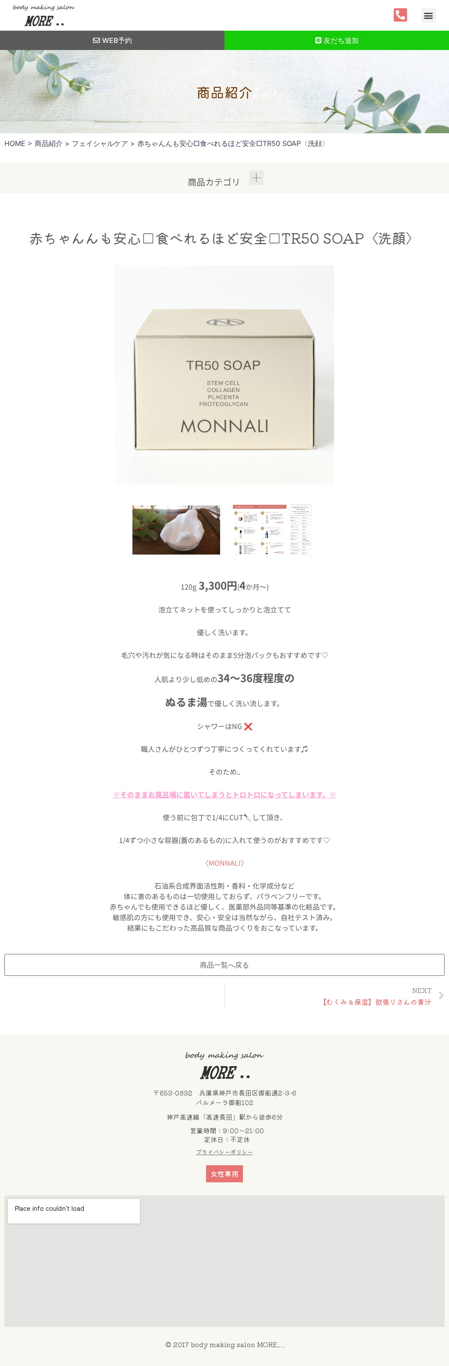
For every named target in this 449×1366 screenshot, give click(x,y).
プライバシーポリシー (224, 1152)
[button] (428, 15)
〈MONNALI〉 (225, 862)
